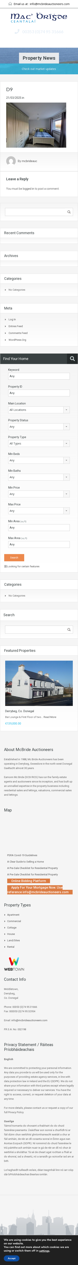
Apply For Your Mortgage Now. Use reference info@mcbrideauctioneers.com (38, 890)
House (11, 933)
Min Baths (14, 470)
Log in (12, 319)
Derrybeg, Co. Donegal (19, 711)
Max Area (17, 538)
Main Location (17, 403)
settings (44, 1251)
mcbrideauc (29, 161)
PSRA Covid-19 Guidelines (22, 855)
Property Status (18, 420)
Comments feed (18, 333)
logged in (28, 188)
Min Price (14, 487)
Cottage (11, 927)
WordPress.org (17, 339)
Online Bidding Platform (28, 881)
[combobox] (39, 409)
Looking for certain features (23, 566)
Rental (10, 946)
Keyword (13, 369)
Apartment (13, 914)
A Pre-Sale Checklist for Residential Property (32, 868)
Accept (11, 1258)
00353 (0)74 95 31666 (42, 31)
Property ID (15, 386)
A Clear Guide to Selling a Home (25, 861)
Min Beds (14, 454)
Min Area (17, 521)
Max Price (14, 504)
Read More (50, 717)
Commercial (14, 921)
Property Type (17, 437)
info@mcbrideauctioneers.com (50, 4)
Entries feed (16, 326)
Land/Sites (13, 940)
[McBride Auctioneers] (39, 18)
